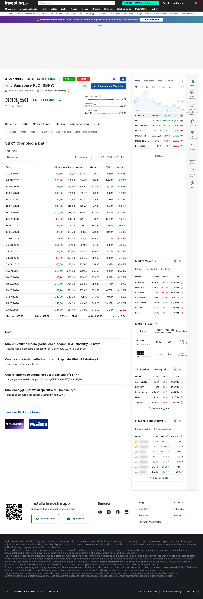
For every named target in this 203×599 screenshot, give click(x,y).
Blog (141, 502)
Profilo (23, 132)
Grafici (24, 124)
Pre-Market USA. (63, 14)
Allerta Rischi (192, 591)
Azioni (10, 14)
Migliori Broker (144, 323)
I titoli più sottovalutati (149, 420)
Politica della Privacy (171, 591)
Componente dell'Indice (86, 132)
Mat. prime (149, 81)
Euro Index (140, 146)
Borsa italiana (47, 14)
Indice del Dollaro (143, 141)
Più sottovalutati (142, 429)
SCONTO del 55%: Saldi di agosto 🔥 (140, 3)
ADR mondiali (102, 14)
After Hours (77, 14)
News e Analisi (42, 124)
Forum (96, 124)
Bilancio (60, 124)
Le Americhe (128, 14)
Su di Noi (178, 502)
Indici (137, 81)
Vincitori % (152, 269)
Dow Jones (140, 136)
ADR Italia (115, 14)
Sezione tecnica (79, 124)
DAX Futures (141, 125)
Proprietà (34, 132)
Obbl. (161, 81)
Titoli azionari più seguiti (150, 369)
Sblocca (119, 99)
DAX (137, 120)
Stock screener (124, 9)
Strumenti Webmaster (150, 522)
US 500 (138, 131)
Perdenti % (166, 269)
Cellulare (143, 509)
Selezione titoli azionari (28, 14)
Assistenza (179, 515)
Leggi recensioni (182, 341)
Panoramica (10, 132)
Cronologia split (63, 132)
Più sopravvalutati (162, 429)
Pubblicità (179, 509)
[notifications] (190, 2)
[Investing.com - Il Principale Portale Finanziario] (17, 3)
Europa (139, 14)
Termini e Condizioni (147, 591)
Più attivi (139, 269)
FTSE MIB (139, 115)
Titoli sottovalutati (188, 14)
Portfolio (143, 515)
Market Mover (144, 261)
